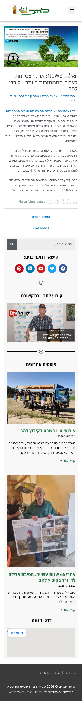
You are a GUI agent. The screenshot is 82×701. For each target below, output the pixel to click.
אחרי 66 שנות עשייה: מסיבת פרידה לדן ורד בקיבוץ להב (42, 577)
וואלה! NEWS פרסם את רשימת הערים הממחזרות (39, 111)
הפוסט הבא (41, 227)
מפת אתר (71, 672)
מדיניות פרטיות (50, 672)
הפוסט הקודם (41, 217)
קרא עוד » (67, 460)
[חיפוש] (12, 244)
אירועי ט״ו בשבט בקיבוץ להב (47, 431)
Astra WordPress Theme (26, 692)
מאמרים (47, 96)
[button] (71, 10)
